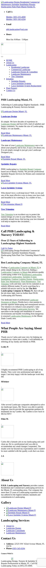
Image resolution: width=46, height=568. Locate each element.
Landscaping (11, 65)
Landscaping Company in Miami (14, 272)
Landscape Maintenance (21, 74)
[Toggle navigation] (2, 56)
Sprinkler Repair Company (30, 169)
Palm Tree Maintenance (10, 281)
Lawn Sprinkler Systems (21, 83)
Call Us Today (7, 248)
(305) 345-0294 (18, 548)
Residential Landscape (20, 67)
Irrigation (10, 79)
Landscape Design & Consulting (24, 72)
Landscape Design (9, 116)
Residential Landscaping (32, 274)
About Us (10, 62)
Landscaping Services (26, 309)
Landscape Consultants (15, 530)
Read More (5, 133)
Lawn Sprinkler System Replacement (26, 86)
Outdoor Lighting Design (22, 279)
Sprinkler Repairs (18, 81)
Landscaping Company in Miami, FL (24, 267)
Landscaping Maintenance (21, 316)
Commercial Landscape (20, 69)
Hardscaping (38, 279)
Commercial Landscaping (11, 277)
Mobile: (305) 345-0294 (16, 19)
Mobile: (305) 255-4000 (16, 17)
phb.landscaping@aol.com (17, 29)
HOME (9, 60)
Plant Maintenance (28, 281)
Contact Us (10, 90)
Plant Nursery (11, 88)
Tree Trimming (17, 76)
